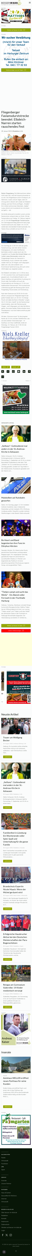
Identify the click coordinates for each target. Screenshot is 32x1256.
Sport (3, 1170)
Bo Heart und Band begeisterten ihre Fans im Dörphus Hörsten (13, 543)
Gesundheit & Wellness (9, 1196)
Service (3, 1177)
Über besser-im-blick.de (9, 1213)
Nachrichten (5, 1154)
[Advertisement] (16, 94)
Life (21, 131)
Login (3, 1230)
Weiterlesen (8, 1107)
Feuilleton (4, 1164)
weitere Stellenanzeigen (14, 631)
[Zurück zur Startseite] (11, 2)
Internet (3, 1199)
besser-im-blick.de (7, 1209)
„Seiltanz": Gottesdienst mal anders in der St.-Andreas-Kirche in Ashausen (14, 449)
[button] (30, 2)
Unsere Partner (6, 1184)
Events (14, 367)
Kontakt (3, 1218)
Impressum (5, 1221)
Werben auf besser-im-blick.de (11, 1227)
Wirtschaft (4, 1161)
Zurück (5, 381)
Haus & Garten (6, 1193)
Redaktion (4, 1215)
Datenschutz (5, 1224)
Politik (3, 1158)
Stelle (4, 367)
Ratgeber (4, 1189)
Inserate (4, 1181)
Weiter (27, 381)
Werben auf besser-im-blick (14, 30)
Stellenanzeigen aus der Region (14, 70)
